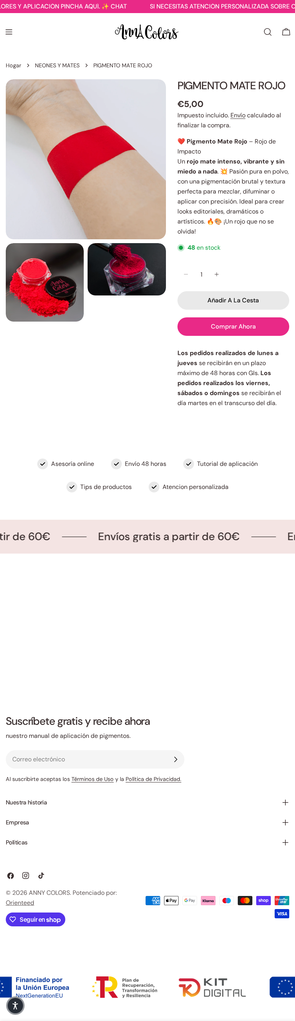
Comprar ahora (233, 326)
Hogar (13, 65)
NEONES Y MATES (57, 65)
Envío (237, 115)
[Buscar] (267, 32)
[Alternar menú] (9, 32)
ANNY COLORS (49, 893)
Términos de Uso (92, 779)
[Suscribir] (175, 759)
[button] (15, 1005)
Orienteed (20, 903)
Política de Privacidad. (153, 779)
